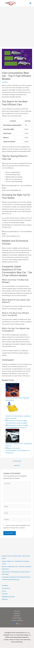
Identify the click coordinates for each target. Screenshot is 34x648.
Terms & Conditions (17, 620)
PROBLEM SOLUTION (8, 596)
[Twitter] (17, 623)
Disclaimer (17, 615)
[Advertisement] (17, 29)
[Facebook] (14, 623)
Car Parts (4, 594)
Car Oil (4, 591)
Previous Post (17, 461)
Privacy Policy (17, 618)
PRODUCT (5, 599)
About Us (17, 611)
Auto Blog (5, 82)
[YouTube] (20, 623)
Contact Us (17, 613)
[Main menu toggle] (30, 3)
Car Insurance (6, 588)
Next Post (17, 465)
